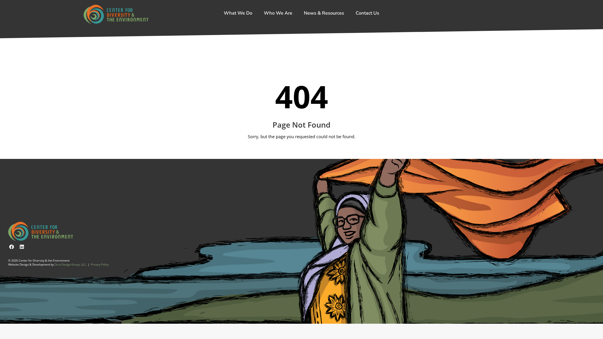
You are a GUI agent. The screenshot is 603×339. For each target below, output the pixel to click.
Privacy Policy (100, 264)
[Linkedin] (22, 247)
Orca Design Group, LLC (70, 264)
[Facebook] (11, 247)
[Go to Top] (596, 332)
